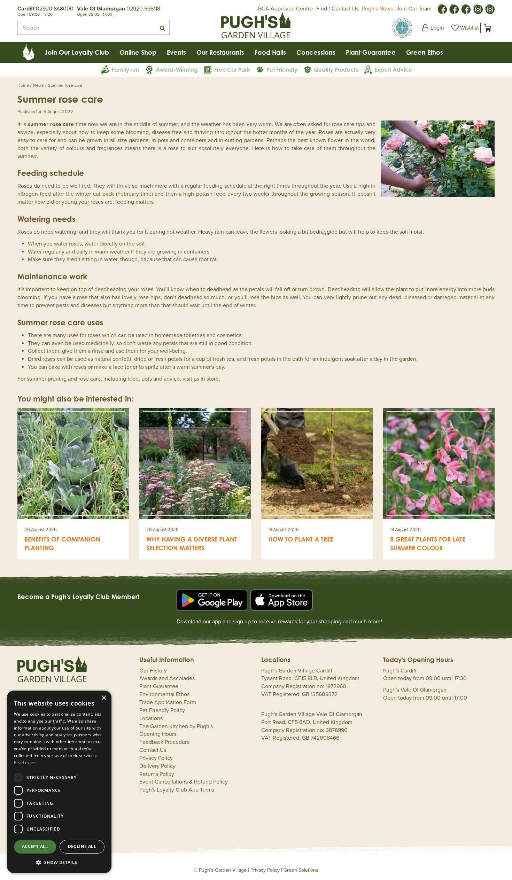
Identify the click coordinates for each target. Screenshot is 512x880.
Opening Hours (157, 734)
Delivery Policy (157, 766)
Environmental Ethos (164, 694)
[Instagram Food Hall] (477, 8)
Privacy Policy (156, 758)
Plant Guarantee (158, 686)
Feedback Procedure (164, 742)
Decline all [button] (82, 846)
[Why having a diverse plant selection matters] (195, 463)
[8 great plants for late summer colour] (439, 463)
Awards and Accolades (167, 678)
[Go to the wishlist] (464, 28)
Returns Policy (156, 774)
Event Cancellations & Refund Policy (183, 781)
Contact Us (152, 750)
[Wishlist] (464, 28)
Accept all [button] (35, 846)
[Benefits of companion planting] (73, 463)
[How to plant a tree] (317, 463)
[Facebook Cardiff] (454, 8)
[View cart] (487, 28)
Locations (151, 718)
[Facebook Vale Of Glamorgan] (465, 8)
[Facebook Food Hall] (442, 8)
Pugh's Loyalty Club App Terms (176, 789)
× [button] (103, 698)
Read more (25, 762)
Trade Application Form (167, 702)
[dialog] (59, 782)
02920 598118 (143, 8)
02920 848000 (54, 8)
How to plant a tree (300, 539)
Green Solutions (301, 870)
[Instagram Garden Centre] (489, 8)
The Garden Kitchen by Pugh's (176, 726)
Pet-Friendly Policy (162, 710)
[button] (59, 862)
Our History (153, 670)
